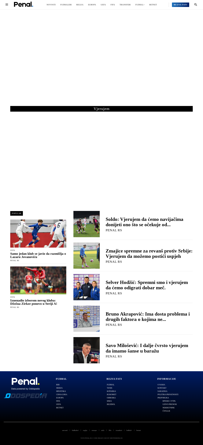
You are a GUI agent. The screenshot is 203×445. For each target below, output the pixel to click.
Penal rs (14, 260)
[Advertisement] (101, 60)
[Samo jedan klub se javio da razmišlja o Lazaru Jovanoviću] (38, 234)
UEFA (12, 250)
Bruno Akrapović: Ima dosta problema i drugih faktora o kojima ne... (148, 316)
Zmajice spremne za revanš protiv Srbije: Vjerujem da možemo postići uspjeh (149, 253)
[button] (195, 4)
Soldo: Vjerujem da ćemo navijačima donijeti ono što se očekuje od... (144, 222)
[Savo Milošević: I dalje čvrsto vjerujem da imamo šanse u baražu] (86, 350)
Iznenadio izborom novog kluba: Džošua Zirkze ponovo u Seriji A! (33, 301)
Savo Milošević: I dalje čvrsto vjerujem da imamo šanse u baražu (147, 348)
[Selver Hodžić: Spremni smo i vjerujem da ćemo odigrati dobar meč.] (86, 287)
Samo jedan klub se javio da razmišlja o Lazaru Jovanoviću (38, 255)
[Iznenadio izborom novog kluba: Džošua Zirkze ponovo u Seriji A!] (38, 280)
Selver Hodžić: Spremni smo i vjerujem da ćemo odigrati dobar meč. (147, 285)
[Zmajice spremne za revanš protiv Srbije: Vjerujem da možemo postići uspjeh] (86, 256)
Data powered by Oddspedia (25, 388)
